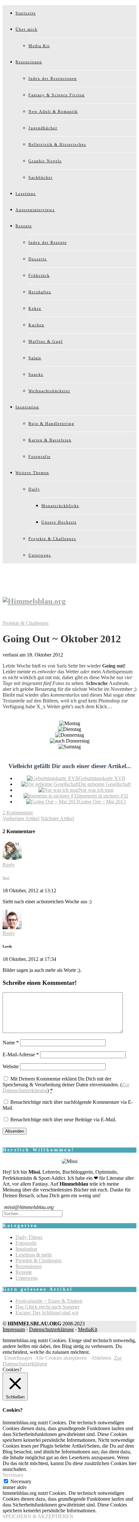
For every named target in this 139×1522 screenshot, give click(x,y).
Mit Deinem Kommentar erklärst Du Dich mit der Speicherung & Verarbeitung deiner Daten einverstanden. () (66, 1084)
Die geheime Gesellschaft (105, 784)
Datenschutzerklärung (51, 1329)
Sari (6, 878)
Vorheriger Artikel (21, 818)
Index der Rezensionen (52, 78)
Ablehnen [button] (101, 1358)
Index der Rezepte (47, 242)
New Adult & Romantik (53, 111)
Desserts (37, 259)
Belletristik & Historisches (57, 144)
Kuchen (36, 325)
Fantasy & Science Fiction (56, 95)
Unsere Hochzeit (59, 522)
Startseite (26, 13)
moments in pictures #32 (103, 796)
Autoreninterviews (35, 210)
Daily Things (29, 1237)
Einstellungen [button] (18, 1358)
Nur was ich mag (96, 790)
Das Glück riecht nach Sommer (48, 1307)
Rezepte (24, 226)
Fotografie (39, 456)
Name (11, 1042)
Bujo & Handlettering (51, 423)
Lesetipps (26, 193)
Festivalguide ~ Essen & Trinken (49, 1301)
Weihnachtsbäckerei (49, 391)
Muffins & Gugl (45, 341)
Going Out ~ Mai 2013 (102, 801)
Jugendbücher (43, 128)
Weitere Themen (32, 473)
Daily (34, 489)
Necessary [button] (13, 1475)
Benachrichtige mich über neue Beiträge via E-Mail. (63, 1119)
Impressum (14, 1329)
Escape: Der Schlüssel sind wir (47, 1312)
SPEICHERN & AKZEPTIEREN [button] (38, 1516)
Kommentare (18, 812)
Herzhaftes (39, 292)
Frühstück (39, 275)
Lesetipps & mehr (34, 1254)
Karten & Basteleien (49, 440)
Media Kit (39, 46)
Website (11, 1066)
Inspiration (27, 407)
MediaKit (87, 1329)
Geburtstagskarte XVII (102, 778)
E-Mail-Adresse (21, 1054)
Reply (9, 864)
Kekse (34, 308)
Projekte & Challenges (52, 539)
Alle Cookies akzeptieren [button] (61, 1358)
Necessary (20, 1481)
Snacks (35, 374)
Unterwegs (39, 555)
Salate (34, 358)
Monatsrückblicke (60, 506)
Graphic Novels (45, 161)
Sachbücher (40, 177)
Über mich (26, 29)
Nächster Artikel (57, 818)
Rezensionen (29, 62)
